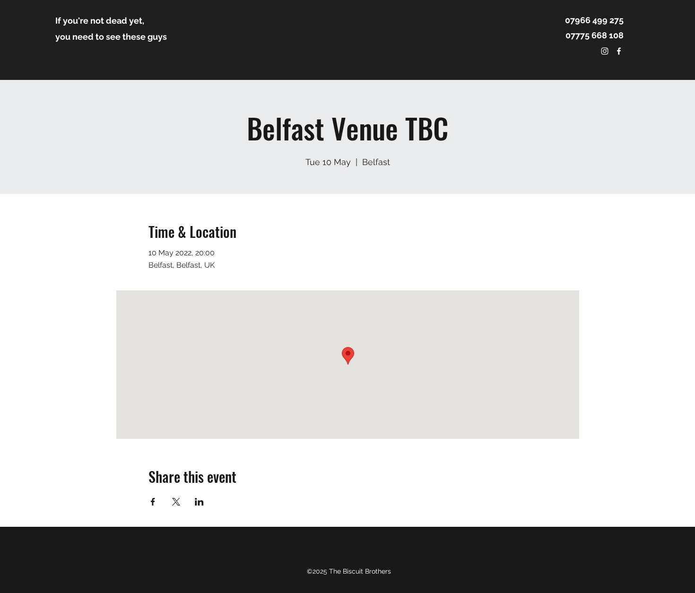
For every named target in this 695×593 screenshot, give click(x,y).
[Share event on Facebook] (152, 502)
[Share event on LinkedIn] (199, 502)
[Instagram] (604, 51)
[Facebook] (619, 51)
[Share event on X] (176, 502)
